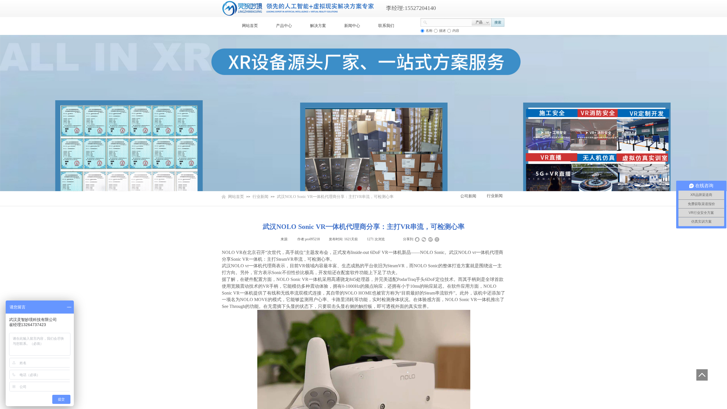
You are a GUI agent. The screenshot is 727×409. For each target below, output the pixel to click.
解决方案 (318, 26)
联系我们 (386, 26)
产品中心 (284, 26)
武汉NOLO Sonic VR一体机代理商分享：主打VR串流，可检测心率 (335, 197)
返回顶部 (702, 375)
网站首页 (250, 26)
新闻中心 (352, 26)
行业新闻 (260, 197)
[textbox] (449, 22)
